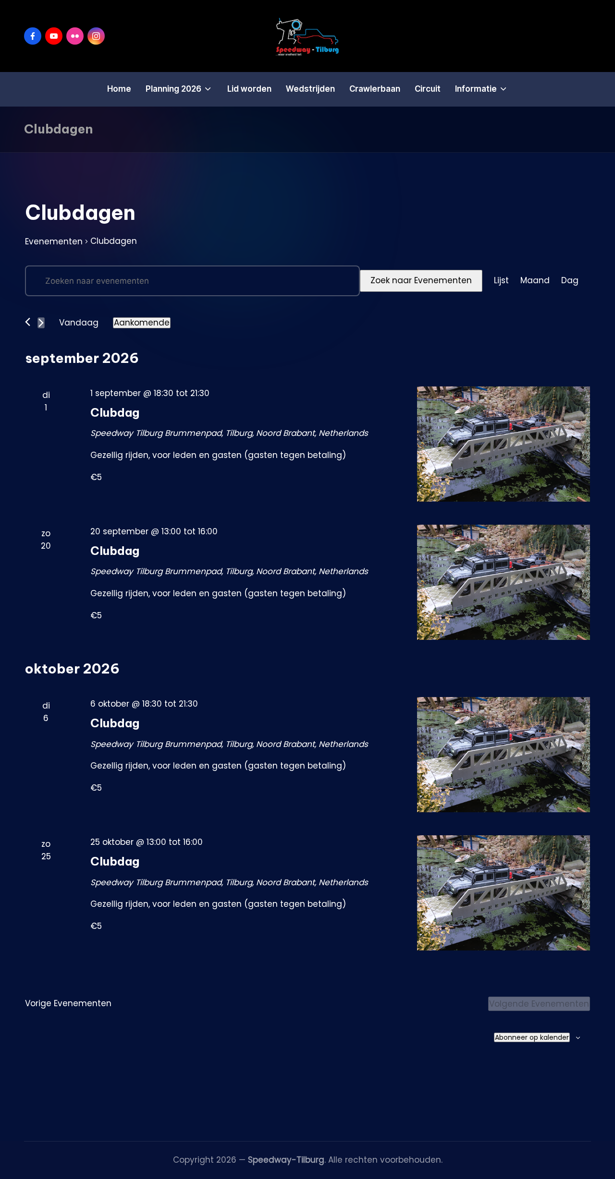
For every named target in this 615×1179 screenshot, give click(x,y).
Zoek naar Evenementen (421, 280)
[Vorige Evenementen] (27, 321)
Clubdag (114, 412)
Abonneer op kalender (532, 1037)
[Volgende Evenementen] (41, 322)
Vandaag (78, 322)
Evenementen (54, 241)
